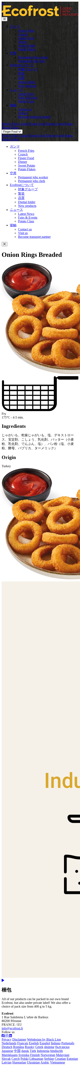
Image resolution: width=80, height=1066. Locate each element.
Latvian (6, 1062)
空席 (13, 53)
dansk (25, 1051)
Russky (29, 1047)
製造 (21, 73)
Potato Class (26, 101)
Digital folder (26, 82)
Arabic (44, 1062)
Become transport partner (34, 117)
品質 (21, 78)
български (62, 1047)
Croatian (60, 1058)
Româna (18, 1047)
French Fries (26, 30)
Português (67, 1043)
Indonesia (43, 1051)
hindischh (56, 1051)
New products (27, 86)
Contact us (25, 109)
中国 (17, 1051)
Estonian (72, 1058)
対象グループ (28, 69)
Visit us (23, 113)
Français (22, 1043)
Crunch (23, 34)
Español (45, 1043)
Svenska (23, 1055)
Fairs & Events (27, 97)
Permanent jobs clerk (31, 61)
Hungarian (19, 1062)
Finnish (35, 1055)
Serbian (49, 1058)
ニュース (16, 89)
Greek (39, 1047)
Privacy (6, 1039)
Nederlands (9, 1043)
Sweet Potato (26, 45)
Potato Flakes (26, 49)
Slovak (6, 1058)
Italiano (56, 1043)
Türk (33, 1051)
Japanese (7, 1051)
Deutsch (7, 1047)
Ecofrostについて (22, 65)
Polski (25, 1058)
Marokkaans (10, 1055)
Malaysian (62, 1055)
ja (3, 3)
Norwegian (48, 1055)
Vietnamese (57, 1062)
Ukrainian (33, 1062)
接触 (13, 105)
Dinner (22, 42)
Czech (15, 1058)
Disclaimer (19, 1039)
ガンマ (15, 26)
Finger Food (26, 38)
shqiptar (49, 1047)
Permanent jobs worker (33, 57)
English (34, 1043)
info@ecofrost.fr (12, 1028)
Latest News (26, 94)
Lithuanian (36, 1058)
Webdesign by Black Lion (44, 1039)
